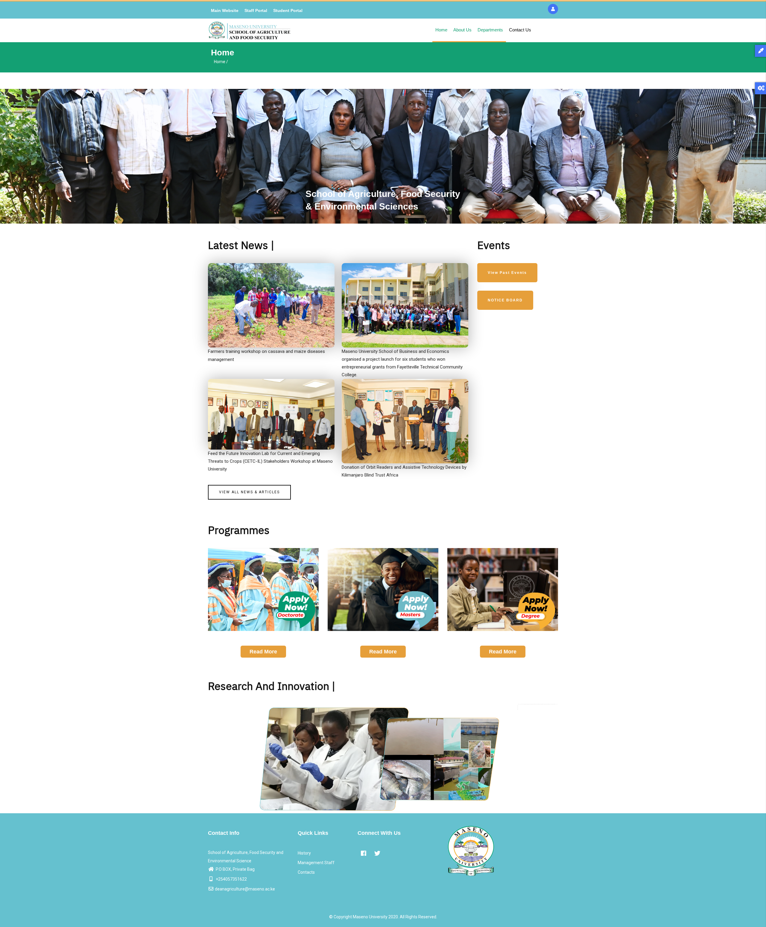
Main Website (224, 10)
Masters (383, 637)
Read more (263, 652)
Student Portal (288, 10)
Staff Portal (255, 10)
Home (441, 29)
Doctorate (263, 637)
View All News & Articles (249, 492)
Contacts (306, 872)
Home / (221, 61)
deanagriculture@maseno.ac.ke (245, 889)
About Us (462, 29)
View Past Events (507, 273)
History (304, 853)
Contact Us (520, 29)
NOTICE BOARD (505, 300)
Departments (490, 29)
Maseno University (370, 916)
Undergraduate (502, 637)
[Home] (249, 30)
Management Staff (316, 862)
